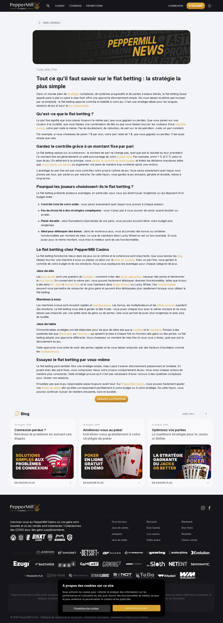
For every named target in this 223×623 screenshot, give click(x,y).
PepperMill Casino (133, 384)
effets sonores (166, 305)
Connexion (175, 5)
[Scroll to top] (216, 615)
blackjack (155, 329)
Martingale (65, 333)
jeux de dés (48, 276)
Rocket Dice (72, 284)
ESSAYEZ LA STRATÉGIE (111, 399)
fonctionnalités (167, 284)
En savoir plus (24, 482)
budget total (124, 156)
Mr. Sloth (56, 284)
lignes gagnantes (131, 276)
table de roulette (124, 259)
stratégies (73, 94)
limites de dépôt (51, 387)
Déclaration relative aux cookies (129, 617)
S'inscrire (196, 5)
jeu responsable (78, 105)
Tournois (75, 5)
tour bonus (46, 280)
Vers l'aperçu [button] (51, 22)
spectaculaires (102, 305)
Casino (59, 5)
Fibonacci (83, 333)
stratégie (88, 276)
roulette (138, 329)
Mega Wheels (121, 284)
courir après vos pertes (56, 164)
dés (179, 256)
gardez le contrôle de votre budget (113, 160)
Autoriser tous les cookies (136, 608)
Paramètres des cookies (86, 608)
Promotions (94, 5)
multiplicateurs (50, 351)
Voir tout (189, 414)
